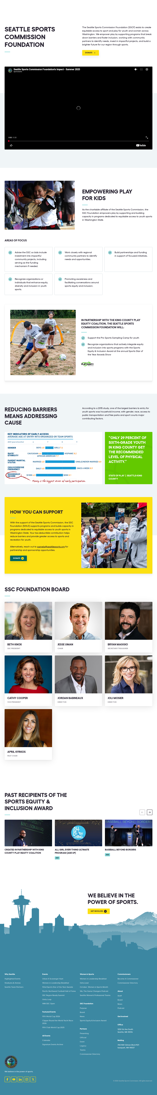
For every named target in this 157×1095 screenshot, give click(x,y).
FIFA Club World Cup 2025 (53, 1027)
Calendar (46, 1040)
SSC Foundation (86, 1004)
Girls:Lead (84, 983)
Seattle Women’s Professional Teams (95, 995)
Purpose (83, 1008)
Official (83, 1038)
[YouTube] (14, 1079)
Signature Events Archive (52, 1044)
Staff (120, 996)
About (120, 991)
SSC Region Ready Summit (53, 995)
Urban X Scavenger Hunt (52, 979)
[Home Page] (11, 1062)
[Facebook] (7, 1079)
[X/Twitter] (33, 1079)
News (82, 1016)
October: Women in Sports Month (94, 987)
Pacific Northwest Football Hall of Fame (59, 991)
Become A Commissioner (128, 979)
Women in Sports (87, 974)
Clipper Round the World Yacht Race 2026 (57, 1022)
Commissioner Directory (90, 1054)
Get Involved (123, 1016)
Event (82, 1042)
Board (82, 1012)
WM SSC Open (48, 1004)
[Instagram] (26, 1079)
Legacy (83, 1046)
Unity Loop (46, 999)
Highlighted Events (12, 979)
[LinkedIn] (20, 1079)
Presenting (84, 1033)
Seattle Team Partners (14, 987)
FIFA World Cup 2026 (51, 1016)
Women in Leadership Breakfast (55, 983)
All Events (46, 1036)
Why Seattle (10, 974)
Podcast (121, 1008)
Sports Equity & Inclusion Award (93, 1021)
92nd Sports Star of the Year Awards (57, 987)
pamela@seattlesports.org (51, 547)
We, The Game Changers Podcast (94, 991)
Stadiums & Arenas (13, 983)
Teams (82, 1050)
